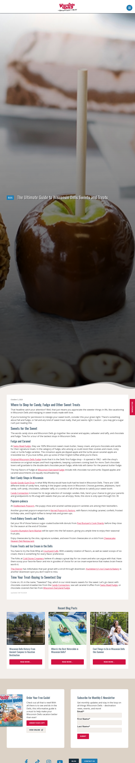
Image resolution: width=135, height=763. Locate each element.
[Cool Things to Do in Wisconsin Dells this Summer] (109, 628)
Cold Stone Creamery (33, 558)
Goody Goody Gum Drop (23, 482)
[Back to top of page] (129, 756)
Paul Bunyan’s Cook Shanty (90, 523)
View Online (34, 730)
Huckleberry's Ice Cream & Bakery (102, 568)
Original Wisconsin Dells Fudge (26, 459)
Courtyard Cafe (50, 551)
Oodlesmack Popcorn (23, 505)
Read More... (25, 662)
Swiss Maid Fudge (22, 446)
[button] (129, 7)
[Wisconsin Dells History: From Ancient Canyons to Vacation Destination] (26, 628)
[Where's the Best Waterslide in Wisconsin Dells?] (68, 628)
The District (16, 568)
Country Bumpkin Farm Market (26, 530)
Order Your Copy (37, 723)
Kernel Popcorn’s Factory (62, 510)
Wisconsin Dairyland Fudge (51, 469)
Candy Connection (20, 493)
